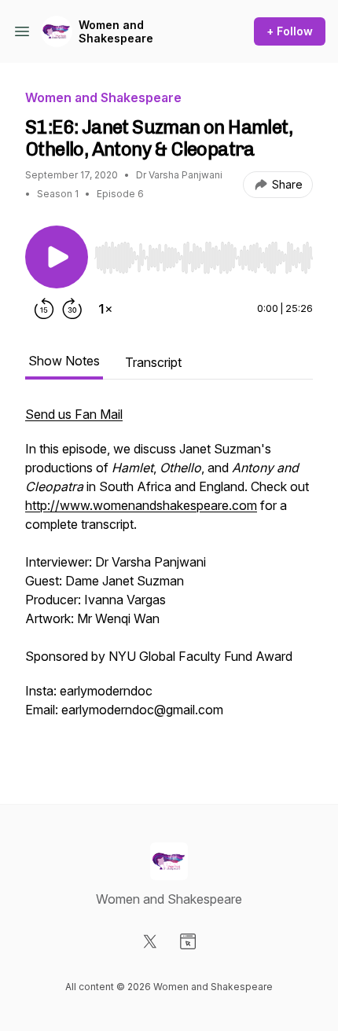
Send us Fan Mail (74, 414)
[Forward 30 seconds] (72, 309)
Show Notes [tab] (64, 361)
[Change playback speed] (105, 309)
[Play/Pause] (56, 257)
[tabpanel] (169, 579)
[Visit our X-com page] (150, 941)
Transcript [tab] (153, 362)
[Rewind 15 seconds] (44, 309)
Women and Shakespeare (116, 32)
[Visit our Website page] (188, 941)
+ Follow (289, 31)
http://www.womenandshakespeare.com (141, 505)
